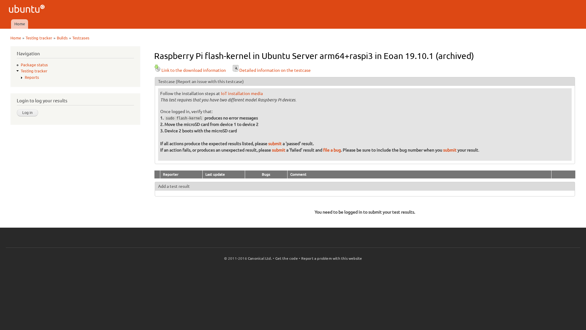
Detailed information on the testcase (275, 70)
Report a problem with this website (331, 258)
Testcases (80, 38)
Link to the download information (193, 70)
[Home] (27, 9)
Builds (62, 38)
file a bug (332, 150)
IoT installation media (242, 93)
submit (275, 143)
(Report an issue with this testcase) (210, 81)
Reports (32, 77)
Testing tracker (39, 38)
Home (19, 24)
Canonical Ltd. (260, 258)
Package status (34, 65)
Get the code (286, 258)
